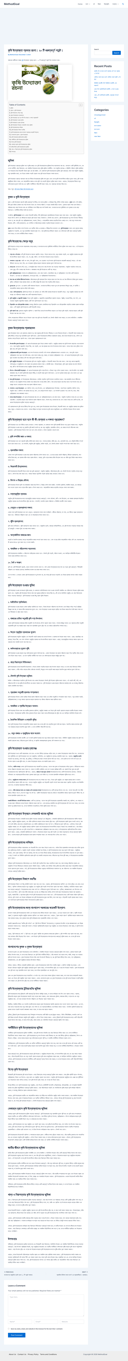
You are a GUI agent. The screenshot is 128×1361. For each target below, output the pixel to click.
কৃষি (23, 60)
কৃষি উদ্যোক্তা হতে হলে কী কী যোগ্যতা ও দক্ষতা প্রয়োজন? (24, 117)
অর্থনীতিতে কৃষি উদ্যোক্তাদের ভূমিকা (19, 139)
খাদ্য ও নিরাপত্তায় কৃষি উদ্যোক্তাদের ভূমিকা (21, 149)
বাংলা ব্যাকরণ (97, 126)
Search (96, 49)
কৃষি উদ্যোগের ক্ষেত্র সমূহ (17, 113)
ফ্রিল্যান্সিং (106, 4)
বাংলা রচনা (97, 129)
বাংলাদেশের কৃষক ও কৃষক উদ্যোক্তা (19, 134)
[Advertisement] (64, 23)
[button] (123, 4)
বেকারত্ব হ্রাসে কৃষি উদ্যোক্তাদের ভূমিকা (20, 144)
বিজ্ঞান (99, 4)
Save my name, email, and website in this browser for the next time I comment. (37, 1329)
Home (80, 4)
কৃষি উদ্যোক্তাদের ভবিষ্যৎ (17, 127)
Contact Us (22, 1354)
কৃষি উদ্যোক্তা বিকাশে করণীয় (18, 130)
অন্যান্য (114, 4)
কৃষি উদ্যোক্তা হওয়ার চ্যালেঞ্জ (17, 122)
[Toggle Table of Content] (79, 105)
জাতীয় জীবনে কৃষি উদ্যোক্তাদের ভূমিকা (20, 147)
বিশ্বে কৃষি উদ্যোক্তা (16, 142)
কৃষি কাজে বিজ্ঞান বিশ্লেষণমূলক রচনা (24, 189)
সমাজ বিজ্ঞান (97, 136)
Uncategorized (99, 115)
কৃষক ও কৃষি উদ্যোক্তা (16, 110)
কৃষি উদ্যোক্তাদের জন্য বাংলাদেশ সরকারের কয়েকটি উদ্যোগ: (25, 132)
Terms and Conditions (48, 1354)
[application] (89, 4)
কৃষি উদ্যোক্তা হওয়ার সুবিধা (17, 120)
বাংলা (87, 4)
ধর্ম (94, 4)
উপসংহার (13, 151)
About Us (12, 1354)
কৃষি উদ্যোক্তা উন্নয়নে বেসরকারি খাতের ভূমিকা (21, 125)
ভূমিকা (11, 108)
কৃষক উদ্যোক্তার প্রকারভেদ (17, 115)
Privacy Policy (33, 1354)
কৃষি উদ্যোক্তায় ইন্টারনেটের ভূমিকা (19, 137)
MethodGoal (12, 3)
